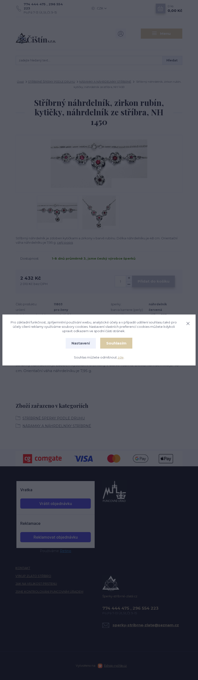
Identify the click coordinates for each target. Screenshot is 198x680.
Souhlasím (116, 343)
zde (121, 357)
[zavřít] (188, 322)
